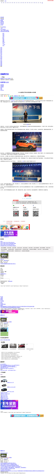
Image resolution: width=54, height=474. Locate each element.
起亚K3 (10, 306)
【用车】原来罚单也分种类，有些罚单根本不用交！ (10, 357)
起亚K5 (15, 306)
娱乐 (1, 50)
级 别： (2, 459)
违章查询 (2, 21)
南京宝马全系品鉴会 (30, 349)
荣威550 (18, 307)
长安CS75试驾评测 (36, 247)
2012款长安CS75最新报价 (32, 249)
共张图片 (9, 321)
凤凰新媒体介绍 (3, 470)
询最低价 (2, 317)
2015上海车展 (2, 29)
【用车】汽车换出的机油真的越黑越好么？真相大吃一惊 (11, 356)
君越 (33, 306)
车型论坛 (2, 90)
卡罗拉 (28, 306)
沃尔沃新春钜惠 (13, 348)
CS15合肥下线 (23, 221)
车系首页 (2, 84)
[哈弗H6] (4, 382)
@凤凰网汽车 (6, 236)
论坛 (3, 43)
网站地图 (7, 31)
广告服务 (18, 470)
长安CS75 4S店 (48, 247)
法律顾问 (33, 470)
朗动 (4, 307)
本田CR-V (3, 393)
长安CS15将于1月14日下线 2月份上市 (7, 242)
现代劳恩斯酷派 (11, 307)
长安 (23, 100)
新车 (3, 33)
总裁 (27, 124)
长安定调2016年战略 (9, 221)
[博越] (4, 391)
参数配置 (2, 85)
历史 (1, 60)
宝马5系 (20, 306)
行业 (3, 45)
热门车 (1, 296)
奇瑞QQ (15, 307)
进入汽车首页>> (3, 364)
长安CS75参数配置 (3, 247)
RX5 (1, 394)
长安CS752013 (40, 249)
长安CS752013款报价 (45, 249)
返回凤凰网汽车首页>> (4, 252)
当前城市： (2, 271)
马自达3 (1, 307)
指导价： (2, 322)
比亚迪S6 (6, 307)
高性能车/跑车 (3, 304)
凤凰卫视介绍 (41, 470)
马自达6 (17, 306)
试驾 (3, 34)
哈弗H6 (8, 382)
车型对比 (2, 23)
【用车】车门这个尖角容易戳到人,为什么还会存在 (10, 352)
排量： (1, 261)
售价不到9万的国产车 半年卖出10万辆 (8, 468)
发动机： (2, 325)
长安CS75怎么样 (19, 247)
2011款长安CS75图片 (11, 249)
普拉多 (25, 306)
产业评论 (9, 78)
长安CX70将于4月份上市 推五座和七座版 (8, 243)
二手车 (4, 44)
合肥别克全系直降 (21, 348)
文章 (1, 89)
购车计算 (2, 22)
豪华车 (1, 299)
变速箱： (2, 262)
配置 (9, 339)
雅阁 (1, 306)
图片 (3, 37)
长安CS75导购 (30, 247)
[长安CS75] (4, 258)
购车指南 (2, 465)
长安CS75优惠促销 (42, 247)
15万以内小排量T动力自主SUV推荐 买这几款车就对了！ (11, 466)
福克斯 (2, 398)
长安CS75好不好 (25, 247)
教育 (1, 58)
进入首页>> (6, 317)
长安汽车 (2, 82)
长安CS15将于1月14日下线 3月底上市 (7, 244)
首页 (1, 47)
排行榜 (1, 24)
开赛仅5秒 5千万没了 (4, 367)
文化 (1, 59)
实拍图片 (2, 86)
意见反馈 (37, 470)
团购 (3, 41)
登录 (1, 31)
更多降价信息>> (3, 273)
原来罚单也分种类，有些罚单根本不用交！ (8, 370)
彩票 (1, 64)
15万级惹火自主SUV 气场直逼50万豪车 (9, 464)
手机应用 (2, 19)
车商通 (4, 30)
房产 (1, 55)
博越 (8, 391)
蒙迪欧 (5, 306)
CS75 (7, 82)
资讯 (1, 48)
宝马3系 (7, 306)
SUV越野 (2, 301)
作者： (1, 236)
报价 (3, 38)
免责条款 (30, 470)
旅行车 (1, 303)
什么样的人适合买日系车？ (6, 469)
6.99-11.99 (5, 322)
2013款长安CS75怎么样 (18, 249)
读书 (1, 57)
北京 (5, 0)
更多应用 (2, 17)
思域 (13, 306)
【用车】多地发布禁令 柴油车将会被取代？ (9, 353)
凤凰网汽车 (4, 74)
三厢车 (1, 297)
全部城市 (42, 2)
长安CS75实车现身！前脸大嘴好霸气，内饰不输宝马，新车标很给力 (13, 467)
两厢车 (1, 298)
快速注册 (3, 31)
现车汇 (4, 42)
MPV (1, 302)
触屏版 (1, 20)
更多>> (1, 241)
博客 (1, 63)
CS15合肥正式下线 (16, 221)
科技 (1, 56)
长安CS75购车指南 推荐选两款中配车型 (11, 465)
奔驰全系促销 (4, 348)
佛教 (1, 65)
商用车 (7, 30)
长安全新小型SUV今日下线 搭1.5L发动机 (8, 245)
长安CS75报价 (14, 247)
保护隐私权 (26, 470)
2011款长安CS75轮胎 (25, 249)
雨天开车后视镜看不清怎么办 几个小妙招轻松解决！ (10, 365)
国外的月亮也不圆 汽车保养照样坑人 (7, 368)
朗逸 (2, 397)
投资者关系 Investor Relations (11, 470)
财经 (1, 49)
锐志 (23, 306)
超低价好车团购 (50, 0)
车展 (1, 28)
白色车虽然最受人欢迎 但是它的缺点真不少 (8, 366)
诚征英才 (22, 470)
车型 (3, 36)
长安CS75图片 (9, 247)
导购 (3, 35)
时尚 (1, 53)
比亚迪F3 (31, 306)
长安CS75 (2, 259)
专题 (1, 30)
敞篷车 (1, 305)
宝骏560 (2, 392)
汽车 (1, 54)
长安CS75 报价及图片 (4, 249)
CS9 (27, 126)
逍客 (2, 399)
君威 (3, 306)
